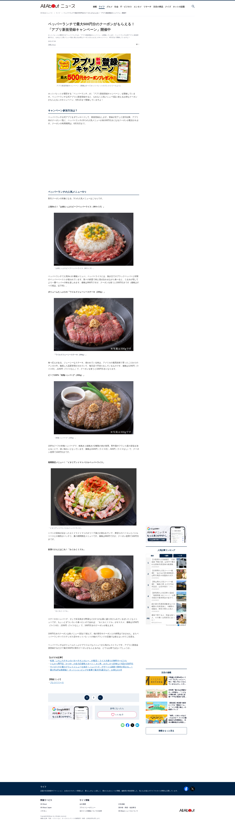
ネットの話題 (179, 7)
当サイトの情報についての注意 (91, 811)
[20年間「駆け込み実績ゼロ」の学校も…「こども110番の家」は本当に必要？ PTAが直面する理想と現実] (177, 693)
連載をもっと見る (166, 731)
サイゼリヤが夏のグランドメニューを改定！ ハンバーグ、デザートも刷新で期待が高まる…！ (91, 667)
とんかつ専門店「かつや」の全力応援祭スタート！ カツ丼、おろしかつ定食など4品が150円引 (91, 664)
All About (43, 804)
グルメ (109, 7)
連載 (95, 7)
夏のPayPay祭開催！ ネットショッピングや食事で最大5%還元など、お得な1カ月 (86, 670)
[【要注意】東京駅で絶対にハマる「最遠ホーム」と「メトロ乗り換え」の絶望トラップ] (177, 706)
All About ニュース (46, 13)
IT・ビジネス (126, 7)
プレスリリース (57, 682)
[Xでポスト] (132, 725)
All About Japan (46, 807)
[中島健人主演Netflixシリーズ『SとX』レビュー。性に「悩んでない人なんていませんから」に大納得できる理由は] (177, 680)
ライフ (102, 7)
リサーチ (147, 7)
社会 (116, 7)
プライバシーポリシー (87, 807)
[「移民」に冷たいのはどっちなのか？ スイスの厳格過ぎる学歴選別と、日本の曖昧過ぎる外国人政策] (177, 719)
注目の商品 (158, 7)
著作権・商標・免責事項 (127, 807)
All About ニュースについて (128, 811)
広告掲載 (121, 804)
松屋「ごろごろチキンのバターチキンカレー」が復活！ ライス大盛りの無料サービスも (88, 661)
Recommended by (171, 625)
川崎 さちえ (52, 45)
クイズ (168, 7)
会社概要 (83, 804)
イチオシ (43, 811)
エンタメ (138, 7)
